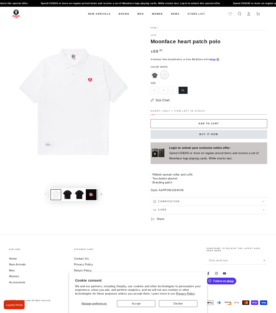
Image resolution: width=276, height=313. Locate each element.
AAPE (154, 35)
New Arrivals (17, 264)
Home (154, 28)
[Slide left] (45, 195)
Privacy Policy (185, 293)
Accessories (17, 282)
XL (184, 91)
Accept (136, 303)
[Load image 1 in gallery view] (56, 194)
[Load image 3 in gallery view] (79, 194)
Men (12, 270)
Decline (178, 303)
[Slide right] (102, 195)
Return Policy (83, 270)
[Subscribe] (265, 260)
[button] (239, 14)
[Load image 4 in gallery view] (91, 194)
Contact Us (81, 258)
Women (14, 276)
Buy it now (208, 134)
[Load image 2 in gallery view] (67, 194)
